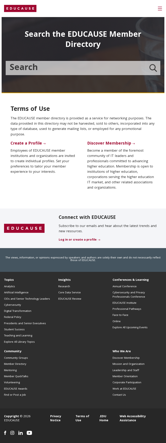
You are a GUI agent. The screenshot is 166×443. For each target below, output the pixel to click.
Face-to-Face (120, 315)
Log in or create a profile (78, 240)
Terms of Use (82, 418)
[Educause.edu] (24, 228)
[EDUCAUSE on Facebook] (5, 433)
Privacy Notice (55, 418)
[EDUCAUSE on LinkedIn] (20, 433)
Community (12, 351)
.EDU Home (103, 418)
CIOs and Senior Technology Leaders (27, 299)
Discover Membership (109, 143)
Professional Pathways (127, 309)
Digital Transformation (17, 311)
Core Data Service (69, 293)
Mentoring (10, 370)
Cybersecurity (12, 305)
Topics (9, 280)
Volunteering (12, 382)
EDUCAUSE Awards (15, 389)
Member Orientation (125, 376)
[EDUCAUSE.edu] (20, 8)
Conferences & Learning (131, 280)
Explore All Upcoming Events (130, 327)
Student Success (14, 329)
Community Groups (16, 358)
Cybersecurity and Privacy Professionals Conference (129, 295)
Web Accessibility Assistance (133, 418)
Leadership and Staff (126, 370)
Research (64, 286)
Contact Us (119, 395)
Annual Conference (125, 286)
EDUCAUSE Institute (124, 303)
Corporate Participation (127, 382)
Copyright (11, 416)
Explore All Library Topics (19, 342)
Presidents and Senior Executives (25, 323)
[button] (159, 8)
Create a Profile (26, 143)
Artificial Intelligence (16, 293)
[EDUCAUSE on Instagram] (12, 433)
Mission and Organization (129, 364)
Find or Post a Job (15, 395)
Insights (64, 280)
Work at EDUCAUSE (124, 389)
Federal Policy (12, 317)
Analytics (9, 286)
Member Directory (15, 364)
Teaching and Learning (18, 336)
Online (117, 321)
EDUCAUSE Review (69, 299)
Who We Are (122, 351)
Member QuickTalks (16, 376)
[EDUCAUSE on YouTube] (29, 433)
